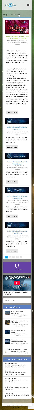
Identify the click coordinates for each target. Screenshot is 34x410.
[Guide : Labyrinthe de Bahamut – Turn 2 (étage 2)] (17, 225)
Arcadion (25, 40)
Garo (13, 131)
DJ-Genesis (14, 40)
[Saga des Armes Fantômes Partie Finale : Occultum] (7, 322)
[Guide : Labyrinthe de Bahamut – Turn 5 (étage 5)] (17, 121)
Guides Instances (11, 42)
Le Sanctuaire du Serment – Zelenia (18, 331)
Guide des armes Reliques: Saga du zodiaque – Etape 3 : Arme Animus (15, 366)
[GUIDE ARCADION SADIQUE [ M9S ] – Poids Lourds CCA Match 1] (17, 27)
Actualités (20, 353)
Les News (25, 353)
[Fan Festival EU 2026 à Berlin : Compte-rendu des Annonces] (7, 351)
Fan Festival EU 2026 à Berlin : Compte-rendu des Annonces (19, 350)
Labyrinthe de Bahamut (11, 133)
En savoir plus (12, 112)
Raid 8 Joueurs (19, 42)
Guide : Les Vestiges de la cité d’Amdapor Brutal (17, 396)
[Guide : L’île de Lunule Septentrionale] (7, 313)
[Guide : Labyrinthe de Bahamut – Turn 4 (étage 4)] (17, 156)
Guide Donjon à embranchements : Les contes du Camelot (16, 381)
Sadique (25, 42)
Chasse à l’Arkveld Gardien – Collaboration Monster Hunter (19, 341)
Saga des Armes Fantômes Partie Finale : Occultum (19, 322)
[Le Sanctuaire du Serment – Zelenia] (7, 332)
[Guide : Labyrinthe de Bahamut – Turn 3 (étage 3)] (17, 190)
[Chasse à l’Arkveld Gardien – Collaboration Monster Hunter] (7, 341)
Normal (19, 133)
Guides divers (21, 315)
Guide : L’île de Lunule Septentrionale (17, 312)
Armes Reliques (21, 324)
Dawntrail (23, 334)
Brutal (18, 334)
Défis (27, 334)
